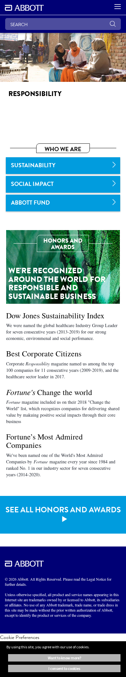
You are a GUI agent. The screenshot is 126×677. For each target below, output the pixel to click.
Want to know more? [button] (64, 657)
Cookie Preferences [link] (19, 637)
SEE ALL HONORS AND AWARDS (63, 509)
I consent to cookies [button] (64, 668)
